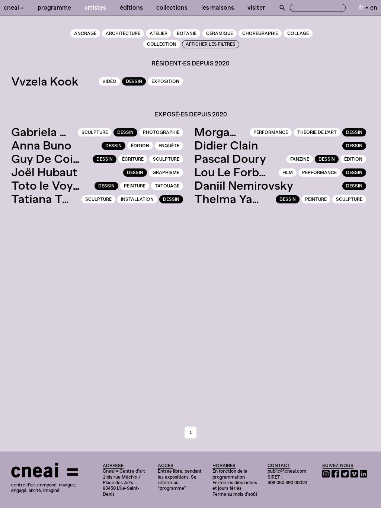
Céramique (219, 33)
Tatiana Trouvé (52, 199)
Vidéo (109, 81)
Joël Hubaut (44, 172)
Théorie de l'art (317, 132)
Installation (137, 199)
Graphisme (166, 172)
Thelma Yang (230, 199)
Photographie (161, 132)
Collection (161, 44)
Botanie (186, 33)
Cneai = (14, 7)
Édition (140, 145)
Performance (270, 132)
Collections (172, 7)
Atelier (158, 33)
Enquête (169, 145)
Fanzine (299, 159)
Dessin (134, 81)
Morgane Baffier (238, 132)
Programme (54, 7)
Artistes (95, 7)
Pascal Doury (230, 159)
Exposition (165, 81)
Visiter (256, 7)
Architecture (123, 33)
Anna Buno (41, 145)
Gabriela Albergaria (63, 132)
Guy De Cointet (53, 159)
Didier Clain (226, 145)
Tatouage (167, 186)
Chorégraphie (260, 33)
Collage (298, 33)
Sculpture (94, 132)
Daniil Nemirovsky (243, 186)
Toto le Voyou (49, 186)
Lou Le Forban (233, 172)
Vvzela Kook (45, 81)
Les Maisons (217, 7)
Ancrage (85, 33)
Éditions (131, 7)
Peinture (134, 186)
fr (361, 7)
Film (287, 172)
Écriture (133, 159)
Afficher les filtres (211, 44)
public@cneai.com (287, 471)
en (373, 7)
